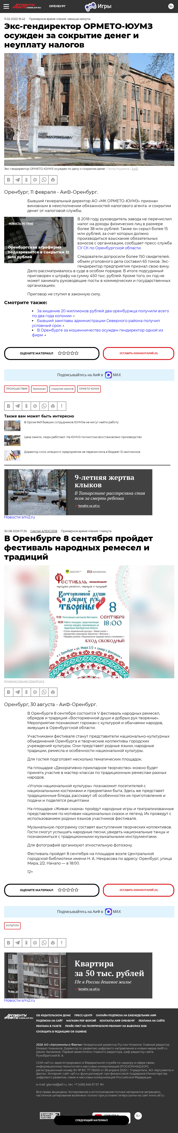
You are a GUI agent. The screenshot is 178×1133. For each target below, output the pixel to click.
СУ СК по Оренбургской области (109, 248)
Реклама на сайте (152, 1020)
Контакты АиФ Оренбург (117, 1020)
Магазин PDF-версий (81, 1020)
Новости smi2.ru (19, 517)
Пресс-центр (83, 1015)
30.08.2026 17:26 (15, 531)
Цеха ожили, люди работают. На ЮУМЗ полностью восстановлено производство (83, 437)
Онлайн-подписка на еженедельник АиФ (126, 1015)
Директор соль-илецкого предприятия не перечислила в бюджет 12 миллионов (82, 452)
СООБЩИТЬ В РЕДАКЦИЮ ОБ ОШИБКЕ (61, 1031)
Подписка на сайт (49, 1020)
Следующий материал (91, 1120)
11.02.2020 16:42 (14, 19)
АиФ (135, 168)
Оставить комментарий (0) (139, 353)
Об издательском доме (53, 1015)
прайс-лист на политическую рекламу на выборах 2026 (105, 1026)
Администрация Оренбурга (24, 681)
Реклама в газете (48, 1026)
